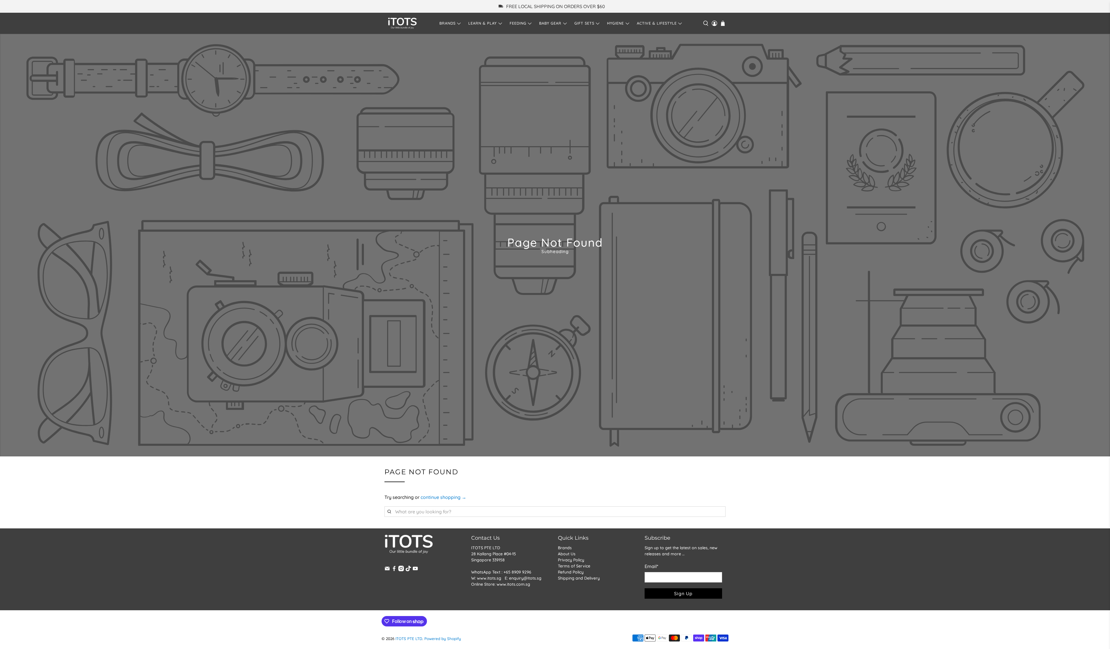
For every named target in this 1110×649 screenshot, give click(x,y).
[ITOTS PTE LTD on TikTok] (408, 569)
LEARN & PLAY (482, 23)
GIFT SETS (584, 23)
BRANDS (447, 23)
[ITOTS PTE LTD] (402, 23)
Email (651, 566)
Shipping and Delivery (579, 578)
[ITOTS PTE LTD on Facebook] (394, 569)
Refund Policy (571, 572)
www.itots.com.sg (513, 584)
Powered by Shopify (442, 638)
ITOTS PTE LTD (408, 638)
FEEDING (518, 23)
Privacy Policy (571, 560)
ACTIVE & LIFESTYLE (657, 23)
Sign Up (683, 593)
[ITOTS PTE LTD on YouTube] (415, 569)
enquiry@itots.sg (525, 578)
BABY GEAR (550, 23)
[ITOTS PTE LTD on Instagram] (401, 569)
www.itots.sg (489, 578)
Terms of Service (574, 566)
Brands (565, 547)
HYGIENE (615, 23)
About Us (567, 553)
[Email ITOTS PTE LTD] (387, 569)
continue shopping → (443, 497)
